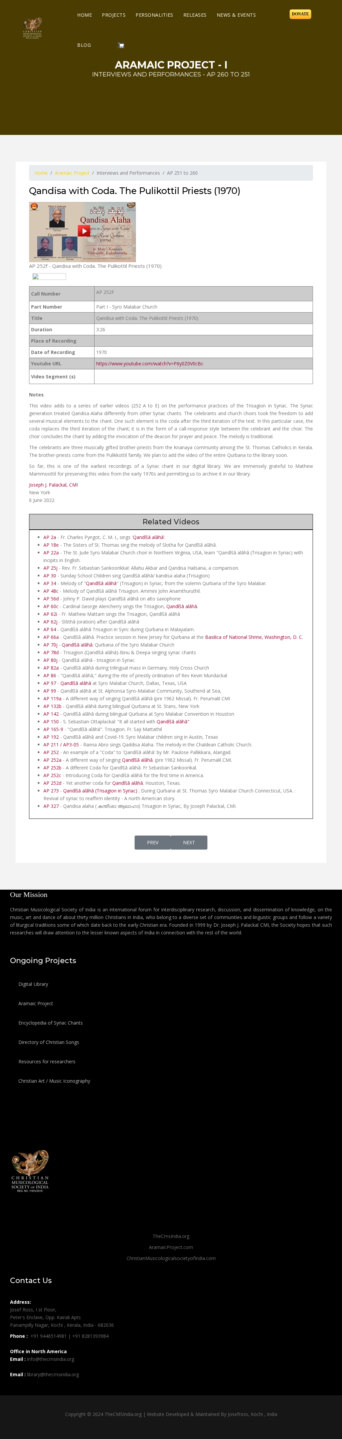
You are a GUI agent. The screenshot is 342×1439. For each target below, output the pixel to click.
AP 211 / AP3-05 (61, 744)
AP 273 (51, 790)
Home (84, 15)
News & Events (236, 15)
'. (165, 537)
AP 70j (50, 645)
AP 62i (50, 614)
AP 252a (52, 760)
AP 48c (50, 591)
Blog (84, 45)
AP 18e (51, 545)
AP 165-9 (53, 729)
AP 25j (50, 568)
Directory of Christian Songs (48, 1042)
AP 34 (49, 583)
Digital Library (32, 984)
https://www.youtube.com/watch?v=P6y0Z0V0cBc (149, 363)
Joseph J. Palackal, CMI (53, 485)
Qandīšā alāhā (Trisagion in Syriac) (100, 790)
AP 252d (52, 783)
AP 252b (52, 767)
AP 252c (52, 775)
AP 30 (49, 575)
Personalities (154, 15)
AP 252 (51, 752)
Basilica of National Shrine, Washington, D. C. (254, 637)
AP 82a (51, 668)
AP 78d (51, 652)
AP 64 (49, 629)
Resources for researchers (46, 1061)
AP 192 (51, 737)
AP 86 (49, 675)
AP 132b (52, 706)
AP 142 (51, 714)
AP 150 (51, 721)
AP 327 (51, 806)
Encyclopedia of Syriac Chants (50, 1023)
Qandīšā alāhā (148, 537)
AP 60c (50, 606)
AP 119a (52, 698)
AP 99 (49, 691)
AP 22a (51, 552)
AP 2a (49, 537)
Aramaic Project (35, 1003)
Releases (195, 15)
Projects (114, 15)
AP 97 (49, 683)
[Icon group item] (16, 1389)
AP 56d (51, 598)
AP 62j (50, 621)
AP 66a (51, 637)
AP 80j (51, 660)
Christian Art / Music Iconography (53, 1081)
